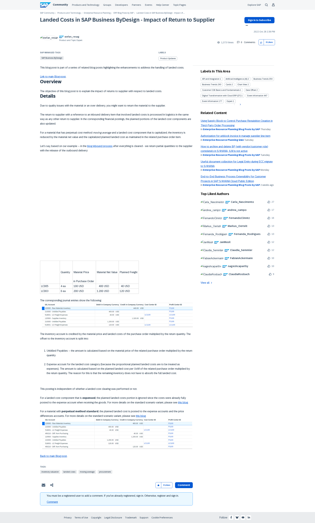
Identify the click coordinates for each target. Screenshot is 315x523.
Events (148, 5)
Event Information (255, 96)
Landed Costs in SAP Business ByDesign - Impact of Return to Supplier (127, 20)
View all (205, 282)
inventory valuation (50, 472)
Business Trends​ (209, 84)
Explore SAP (254, 5)
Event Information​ (210, 101)
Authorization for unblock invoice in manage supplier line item (235, 136)
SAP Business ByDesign (52, 58)
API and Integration (210, 79)
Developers (121, 5)
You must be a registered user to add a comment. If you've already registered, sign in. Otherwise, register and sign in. (113, 495)
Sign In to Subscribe (259, 20)
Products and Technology (85, 5)
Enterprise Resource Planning (97, 13)
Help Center (162, 5)
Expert (229, 101)
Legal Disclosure (113, 517)
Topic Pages (179, 5)
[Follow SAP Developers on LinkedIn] (249, 517)
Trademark (131, 517)
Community (60, 4)
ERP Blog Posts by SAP (124, 13)
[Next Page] (240, 104)
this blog (183, 402)
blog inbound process (100, 146)
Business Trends (261, 79)
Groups (107, 5)
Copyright (96, 517)
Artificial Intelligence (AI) (236, 79)
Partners (136, 5)
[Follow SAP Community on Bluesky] (237, 517)
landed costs (69, 472)
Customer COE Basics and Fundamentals (221, 90)
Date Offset (251, 90)
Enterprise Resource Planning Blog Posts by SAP (231, 129)
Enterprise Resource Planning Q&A (223, 140)
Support (144, 517)
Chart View (242, 84)
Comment (52, 502)
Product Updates (168, 58)
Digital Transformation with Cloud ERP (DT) (221, 96)
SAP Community (47, 13)
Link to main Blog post (53, 76)
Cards (228, 84)
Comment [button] (184, 485)
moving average (87, 472)
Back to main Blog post (53, 456)
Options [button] (246, 25)
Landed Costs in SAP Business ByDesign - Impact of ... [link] (160, 13)
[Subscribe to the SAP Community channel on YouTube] (243, 517)
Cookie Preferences (162, 517)
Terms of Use (81, 517)
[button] (261, 42)
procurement (105, 472)
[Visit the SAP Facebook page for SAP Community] (231, 517)
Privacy (68, 517)
